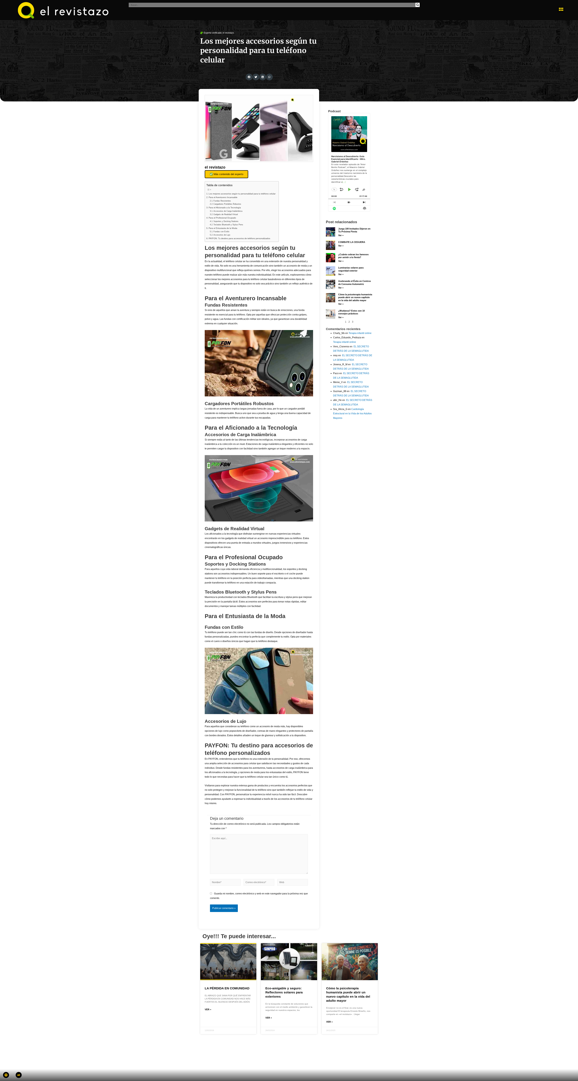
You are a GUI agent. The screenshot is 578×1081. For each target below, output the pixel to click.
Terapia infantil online (360, 333)
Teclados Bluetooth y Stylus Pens (228, 224)
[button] (561, 9)
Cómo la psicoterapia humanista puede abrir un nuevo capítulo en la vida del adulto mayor (355, 297)
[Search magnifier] (417, 5)
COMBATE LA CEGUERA (351, 242)
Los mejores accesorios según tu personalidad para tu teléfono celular (242, 193)
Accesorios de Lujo (221, 235)
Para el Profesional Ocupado (222, 218)
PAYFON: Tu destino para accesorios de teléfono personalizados (239, 238)
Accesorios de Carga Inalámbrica (227, 211)
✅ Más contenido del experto (226, 174)
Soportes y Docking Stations (225, 221)
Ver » (340, 235)
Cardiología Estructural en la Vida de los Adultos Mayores (352, 413)
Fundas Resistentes (222, 201)
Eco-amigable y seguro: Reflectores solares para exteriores (284, 992)
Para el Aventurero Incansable (223, 197)
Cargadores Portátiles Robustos (227, 204)
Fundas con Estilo (221, 231)
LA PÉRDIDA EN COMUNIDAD (227, 988)
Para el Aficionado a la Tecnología (225, 207)
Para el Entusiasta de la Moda (223, 228)
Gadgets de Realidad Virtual (225, 214)
